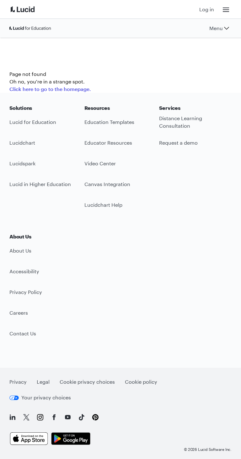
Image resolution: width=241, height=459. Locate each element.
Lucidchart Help (103, 205)
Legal (43, 382)
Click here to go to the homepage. (50, 89)
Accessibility (24, 271)
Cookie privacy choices (87, 382)
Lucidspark (22, 163)
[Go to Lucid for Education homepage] (30, 28)
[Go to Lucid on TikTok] (81, 417)
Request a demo (178, 143)
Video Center (100, 163)
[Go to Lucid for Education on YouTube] (68, 417)
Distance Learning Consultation (180, 122)
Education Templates (109, 122)
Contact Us (22, 333)
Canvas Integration (107, 184)
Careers (18, 313)
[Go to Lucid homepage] (30, 9)
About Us (20, 251)
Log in (206, 9)
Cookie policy (141, 382)
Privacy (18, 382)
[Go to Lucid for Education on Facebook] (54, 417)
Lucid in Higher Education (40, 184)
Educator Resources (108, 143)
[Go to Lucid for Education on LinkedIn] (12, 417)
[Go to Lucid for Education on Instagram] (40, 417)
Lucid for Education (32, 122)
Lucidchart (22, 143)
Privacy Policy (25, 292)
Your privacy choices (46, 397)
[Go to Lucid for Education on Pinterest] (95, 417)
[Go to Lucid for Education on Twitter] (26, 417)
